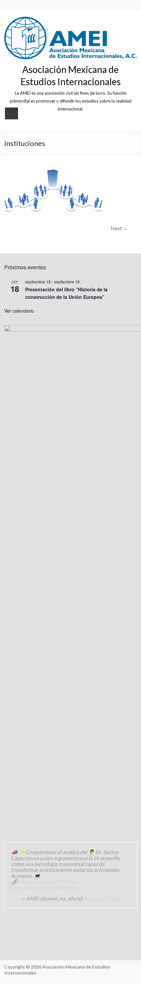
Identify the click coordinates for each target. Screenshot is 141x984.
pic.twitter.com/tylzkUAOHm (44, 887)
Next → (119, 228)
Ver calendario (19, 310)
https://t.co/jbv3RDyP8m (47, 881)
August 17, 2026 (102, 898)
